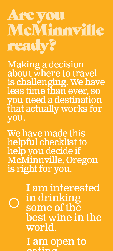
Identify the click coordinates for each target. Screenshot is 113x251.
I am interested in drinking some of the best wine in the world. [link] (65, 207)
